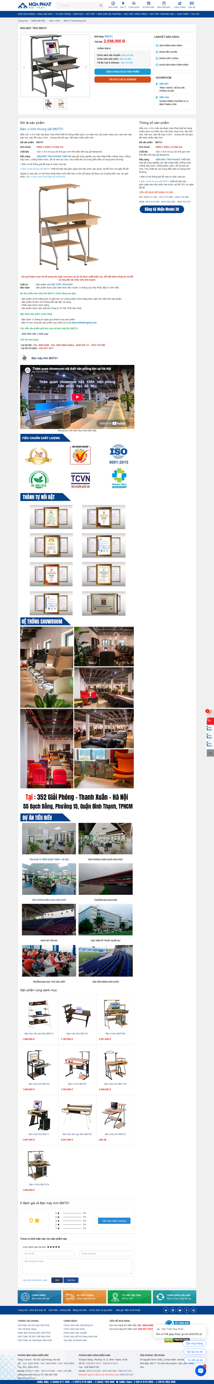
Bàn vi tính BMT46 (77, 1084)
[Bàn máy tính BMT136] (115, 1064)
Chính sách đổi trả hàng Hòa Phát (80, 1336)
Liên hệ (191, 7)
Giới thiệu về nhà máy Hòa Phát (33, 1325)
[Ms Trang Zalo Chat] (210, 745)
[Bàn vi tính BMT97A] (39, 1165)
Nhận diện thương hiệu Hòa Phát (34, 1333)
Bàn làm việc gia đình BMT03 (77, 1134)
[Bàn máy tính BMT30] (77, 1014)
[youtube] (180, 1310)
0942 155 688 (182, 197)
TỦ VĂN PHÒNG (63, 14)
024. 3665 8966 (48, 1363)
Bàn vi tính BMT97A (39, 1184)
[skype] (193, 1310)
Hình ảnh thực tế (37, 1310)
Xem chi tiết (127, 62)
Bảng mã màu (164, 7)
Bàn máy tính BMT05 (39, 1084)
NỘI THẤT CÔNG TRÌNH (136, 14)
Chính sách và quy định (100, 1310)
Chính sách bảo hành (74, 1329)
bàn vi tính (30, 134)
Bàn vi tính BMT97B (115, 1033)
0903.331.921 (184, 201)
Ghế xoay (43, 334)
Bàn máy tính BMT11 (39, 1134)
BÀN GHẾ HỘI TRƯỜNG (110, 14)
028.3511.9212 (110, 1363)
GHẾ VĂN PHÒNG (27, 14)
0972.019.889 (48, 1371)
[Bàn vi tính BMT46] (77, 1064)
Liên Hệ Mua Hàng (27, 1329)
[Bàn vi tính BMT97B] (115, 1014)
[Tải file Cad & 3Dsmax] (166, 209)
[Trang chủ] (35, 5)
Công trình (180, 7)
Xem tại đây (127, 55)
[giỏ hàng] (210, 713)
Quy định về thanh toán (75, 1340)
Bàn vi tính (55, 21)
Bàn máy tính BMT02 (115, 1134)
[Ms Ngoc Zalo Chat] (210, 729)
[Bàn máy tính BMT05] (39, 1064)
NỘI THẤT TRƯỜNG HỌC (162, 14)
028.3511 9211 (93, 1363)
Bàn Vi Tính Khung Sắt (75, 21)
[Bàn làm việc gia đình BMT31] (39, 1014)
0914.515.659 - (153, 201)
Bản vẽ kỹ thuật (132, 1310)
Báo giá (120, 1310)
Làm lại (71, 1280)
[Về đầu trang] (210, 753)
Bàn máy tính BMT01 (44, 358)
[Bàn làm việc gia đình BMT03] (77, 1114)
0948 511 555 (150, 197)
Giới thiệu (113, 7)
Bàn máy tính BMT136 (115, 1084)
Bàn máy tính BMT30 (77, 1033)
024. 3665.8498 (145, 1325)
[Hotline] (210, 721)
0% (84, 1213)
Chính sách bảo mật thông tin (78, 1325)
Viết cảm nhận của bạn (114, 1220)
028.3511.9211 (145, 1329)
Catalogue (134, 7)
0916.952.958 (168, 201)
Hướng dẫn (148, 7)
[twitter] (166, 1310)
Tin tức (195, 14)
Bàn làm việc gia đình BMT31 (39, 1033)
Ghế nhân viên (29, 334)
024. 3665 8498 (31, 1363)
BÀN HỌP (79, 14)
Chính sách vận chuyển (75, 1333)
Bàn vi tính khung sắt (47, 151)
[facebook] (186, 1310)
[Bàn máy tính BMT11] (39, 1114)
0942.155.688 (64, 1371)
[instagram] (173, 1310)
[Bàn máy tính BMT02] (115, 1114)
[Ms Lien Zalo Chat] (210, 737)
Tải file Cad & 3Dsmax (122, 79)
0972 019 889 (166, 197)
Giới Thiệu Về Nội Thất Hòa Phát (34, 1336)
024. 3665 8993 (66, 1363)
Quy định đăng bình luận (35, 1280)
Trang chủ (23, 21)
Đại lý (123, 7)
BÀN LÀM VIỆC (45, 14)
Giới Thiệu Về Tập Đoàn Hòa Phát (35, 1340)
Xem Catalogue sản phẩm (122, 71)
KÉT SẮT (91, 14)
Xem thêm (183, 14)
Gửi (57, 1280)
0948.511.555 (32, 1371)
